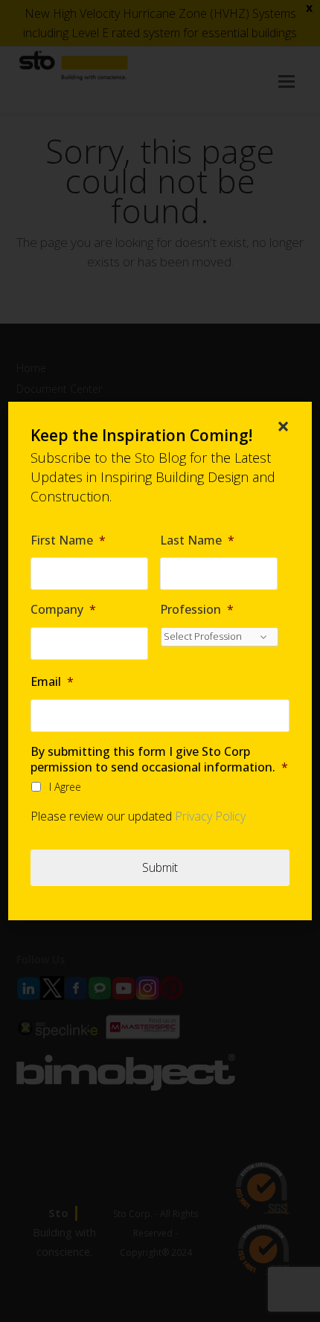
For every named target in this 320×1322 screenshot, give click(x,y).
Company (63, 609)
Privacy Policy (210, 816)
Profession (197, 609)
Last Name (197, 540)
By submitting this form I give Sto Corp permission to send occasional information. (159, 759)
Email (52, 682)
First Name (68, 540)
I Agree (65, 787)
